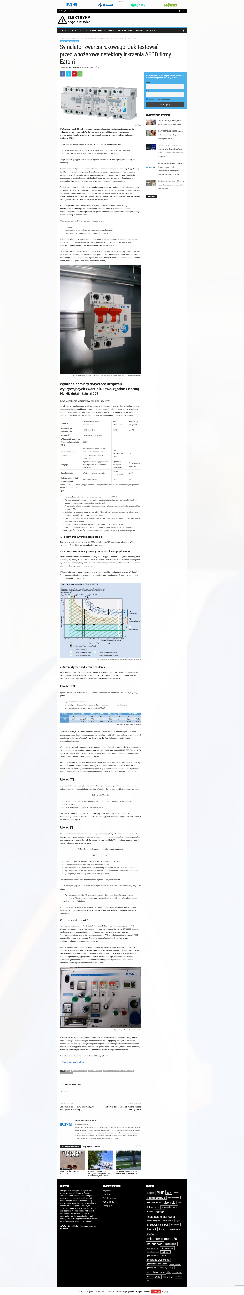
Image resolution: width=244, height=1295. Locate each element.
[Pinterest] (74, 74)
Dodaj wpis (107, 1205)
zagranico (168, 1276)
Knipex (178, 1221)
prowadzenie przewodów (157, 1263)
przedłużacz (152, 1267)
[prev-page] (137, 1146)
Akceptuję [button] (156, 1291)
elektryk (169, 1202)
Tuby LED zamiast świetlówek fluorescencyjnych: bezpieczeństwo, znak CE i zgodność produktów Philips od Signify (171, 151)
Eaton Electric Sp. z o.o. (72, 67)
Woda (157, 1277)
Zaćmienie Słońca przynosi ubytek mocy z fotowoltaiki (126, 1172)
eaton (106, 1070)
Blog (64, 30)
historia (150, 1211)
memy (150, 1233)
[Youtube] (183, 11)
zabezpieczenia (128, 1070)
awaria (150, 1192)
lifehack (151, 1229)
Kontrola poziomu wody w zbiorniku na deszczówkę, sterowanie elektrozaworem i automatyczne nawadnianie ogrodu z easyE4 (171, 169)
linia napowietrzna (169, 1229)
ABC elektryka (108, 1202)
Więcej (165, 1291)
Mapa (111, 30)
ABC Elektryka (125, 30)
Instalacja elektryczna (161, 1216)
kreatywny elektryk (158, 1225)
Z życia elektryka (93, 30)
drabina (176, 1193)
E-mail (148, 91)
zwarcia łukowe (66, 1073)
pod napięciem (153, 1255)
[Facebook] (179, 11)
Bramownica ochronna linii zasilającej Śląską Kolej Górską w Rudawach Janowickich (100, 1173)
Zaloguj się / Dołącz (66, 11)
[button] (183, 30)
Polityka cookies (109, 1198)
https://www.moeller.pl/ (81, 1124)
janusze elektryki (168, 1221)
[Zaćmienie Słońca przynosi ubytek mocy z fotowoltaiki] (128, 1160)
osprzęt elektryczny (153, 1252)
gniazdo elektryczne (169, 1207)
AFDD (67, 1070)
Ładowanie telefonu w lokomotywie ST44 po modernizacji (77, 1108)
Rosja (171, 1268)
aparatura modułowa (79, 1070)
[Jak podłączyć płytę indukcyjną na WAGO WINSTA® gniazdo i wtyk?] (151, 122)
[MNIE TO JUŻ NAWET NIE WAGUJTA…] (72, 1160)
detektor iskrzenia (95, 1070)
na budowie (155, 1243)
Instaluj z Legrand (153, 1220)
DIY (169, 1192)
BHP (160, 1192)
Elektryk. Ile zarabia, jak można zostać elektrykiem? (123, 1108)
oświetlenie (165, 1252)
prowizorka (175, 1263)
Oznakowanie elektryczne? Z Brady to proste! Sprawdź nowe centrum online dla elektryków (171, 185)
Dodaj (149, 30)
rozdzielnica (156, 1272)
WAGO (149, 1277)
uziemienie (177, 1272)
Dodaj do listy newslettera (159, 99)
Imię (148, 82)
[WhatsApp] (79, 74)
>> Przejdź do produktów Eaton (72, 1062)
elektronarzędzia (154, 1202)
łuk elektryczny (115, 1070)
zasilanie (179, 1277)
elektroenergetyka (156, 1197)
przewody (163, 1267)
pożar (164, 1255)
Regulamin (107, 1190)
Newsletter (107, 1194)
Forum (139, 30)
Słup (168, 1272)
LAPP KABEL (175, 1224)
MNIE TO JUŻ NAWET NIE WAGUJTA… (69, 1172)
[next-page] (140, 1146)
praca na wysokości (158, 1259)
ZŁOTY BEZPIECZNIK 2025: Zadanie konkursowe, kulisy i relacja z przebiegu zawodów (170, 135)
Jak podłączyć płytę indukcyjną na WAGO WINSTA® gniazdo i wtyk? (169, 123)
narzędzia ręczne (152, 1248)
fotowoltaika (153, 1207)
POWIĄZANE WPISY (70, 1146)
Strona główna (64, 38)
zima (148, 1281)
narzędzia (170, 1243)
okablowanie (167, 1248)
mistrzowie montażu (162, 1238)
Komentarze (63, 1091)
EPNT (180, 1202)
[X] (68, 74)
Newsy (75, 30)
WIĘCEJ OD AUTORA (91, 1146)
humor (159, 1211)
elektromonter (173, 1197)
